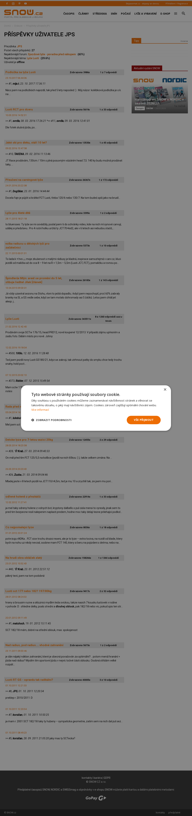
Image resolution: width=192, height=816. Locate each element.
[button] (51, 420)
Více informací (40, 410)
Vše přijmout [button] (144, 420)
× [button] (165, 389)
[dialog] (96, 408)
